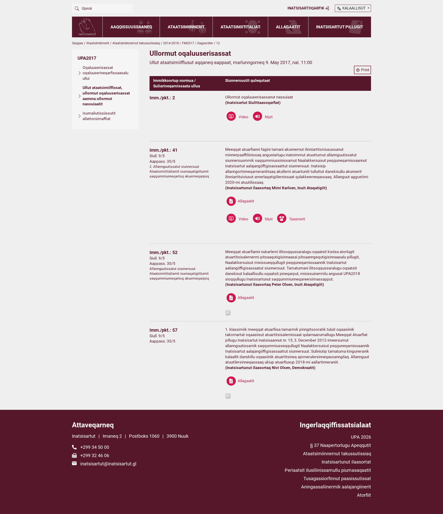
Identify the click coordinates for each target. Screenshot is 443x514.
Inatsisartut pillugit (339, 26)
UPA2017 (87, 58)
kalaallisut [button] (354, 8)
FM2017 (188, 43)
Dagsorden (205, 43)
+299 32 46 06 (94, 455)
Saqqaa (77, 43)
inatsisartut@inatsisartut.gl (108, 464)
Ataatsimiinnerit (186, 26)
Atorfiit (364, 495)
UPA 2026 (361, 437)
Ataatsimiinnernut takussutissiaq (136, 43)
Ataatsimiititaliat (240, 26)
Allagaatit (288, 26)
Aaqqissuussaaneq (131, 26)
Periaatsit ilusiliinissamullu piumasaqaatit (328, 470)
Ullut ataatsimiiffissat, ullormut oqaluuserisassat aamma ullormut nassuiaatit (106, 95)
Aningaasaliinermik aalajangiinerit (336, 487)
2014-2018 (171, 43)
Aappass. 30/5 (162, 161)
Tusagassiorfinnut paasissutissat (337, 478)
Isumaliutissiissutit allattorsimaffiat (99, 116)
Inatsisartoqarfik (306, 8)
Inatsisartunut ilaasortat (346, 462)
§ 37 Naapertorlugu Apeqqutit (340, 445)
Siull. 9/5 (157, 156)
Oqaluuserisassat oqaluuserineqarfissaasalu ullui (105, 73)
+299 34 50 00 (94, 447)
